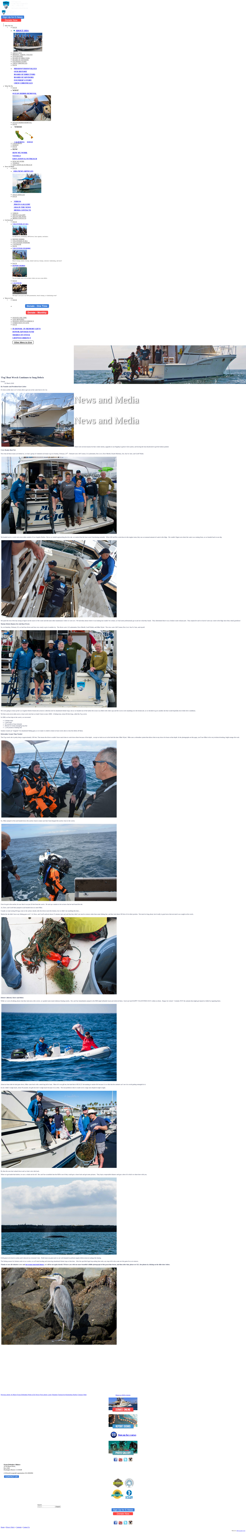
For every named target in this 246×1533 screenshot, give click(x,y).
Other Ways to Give (23, 342)
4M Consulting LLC (241, 1530)
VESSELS (16, 156)
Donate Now (11, 20)
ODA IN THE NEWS (22, 207)
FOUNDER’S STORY (23, 80)
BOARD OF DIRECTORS (24, 74)
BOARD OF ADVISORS (24, 77)
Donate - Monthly (37, 312)
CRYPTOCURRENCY (21, 338)
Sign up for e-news (127, 1435)
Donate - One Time (37, 306)
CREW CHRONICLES (23, 83)
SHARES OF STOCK (21, 335)
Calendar (19, 1527)
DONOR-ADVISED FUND (23, 332)
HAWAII (30, 142)
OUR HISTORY (20, 71)
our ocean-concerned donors (34, 1264)
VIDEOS (17, 201)
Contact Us (26, 1527)
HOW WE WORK (19, 153)
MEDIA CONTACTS (22, 210)
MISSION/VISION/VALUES (25, 69)
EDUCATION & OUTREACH (24, 159)
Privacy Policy (10, 1527)
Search (39, 1505)
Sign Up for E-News (13, 17)
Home (3, 1527)
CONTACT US (11, 1477)
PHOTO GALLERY (21, 204)
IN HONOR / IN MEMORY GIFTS (26, 329)
